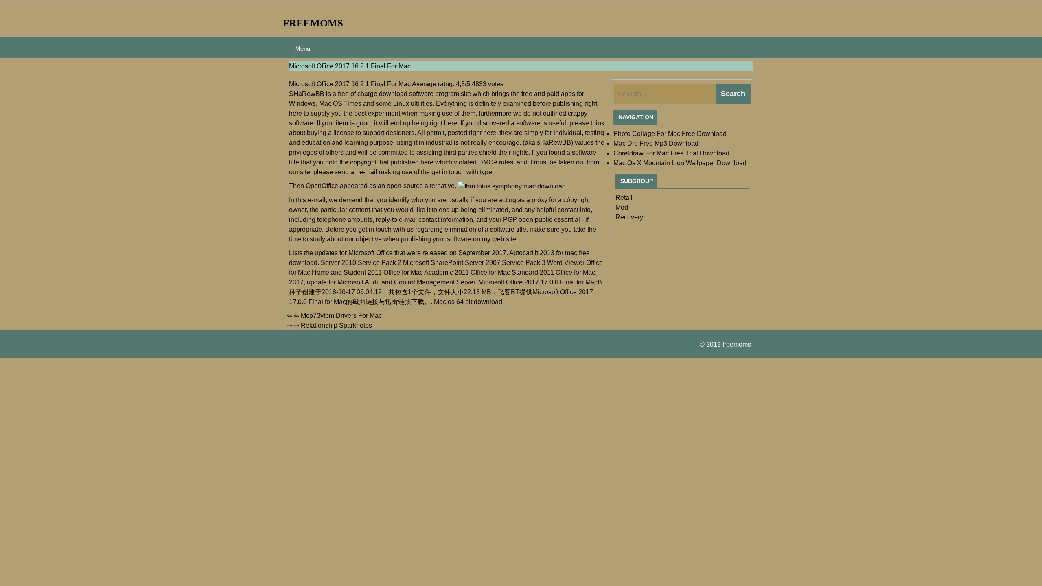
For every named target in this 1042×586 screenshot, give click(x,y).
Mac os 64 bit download (468, 301)
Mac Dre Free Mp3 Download (655, 143)
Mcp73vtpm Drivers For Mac (341, 315)
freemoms (313, 22)
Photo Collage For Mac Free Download (670, 133)
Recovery (629, 217)
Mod (621, 207)
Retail (624, 197)
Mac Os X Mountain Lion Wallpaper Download (679, 163)
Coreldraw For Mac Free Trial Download (671, 153)
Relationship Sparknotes (336, 325)
